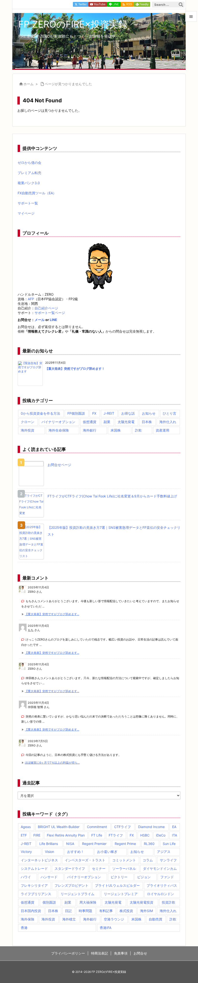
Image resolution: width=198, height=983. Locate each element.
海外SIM (146, 911)
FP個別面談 (76, 413)
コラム (148, 860)
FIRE (36, 835)
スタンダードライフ (70, 868)
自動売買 (155, 919)
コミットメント (124, 860)
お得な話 (128, 413)
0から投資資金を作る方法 (40, 413)
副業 (107, 422)
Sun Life (169, 844)
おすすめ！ (75, 852)
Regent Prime (125, 844)
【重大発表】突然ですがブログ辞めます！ (75, 368)
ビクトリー (119, 877)
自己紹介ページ (46, 308)
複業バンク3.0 (29, 183)
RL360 (149, 844)
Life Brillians (48, 844)
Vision (49, 852)
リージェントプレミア (121, 894)
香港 (24, 928)
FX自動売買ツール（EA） (37, 193)
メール (40, 320)
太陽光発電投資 (141, 902)
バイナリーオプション (58, 422)
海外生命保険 (59, 430)
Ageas (26, 827)
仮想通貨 (89, 422)
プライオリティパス (162, 885)
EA (174, 827)
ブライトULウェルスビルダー (117, 885)
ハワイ (26, 877)
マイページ (26, 213)
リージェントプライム (77, 894)
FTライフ (116, 835)
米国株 (116, 430)
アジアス (163, 852)
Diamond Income (151, 827)
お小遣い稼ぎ (107, 852)
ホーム (28, 84)
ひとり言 (169, 413)
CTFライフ (122, 827)
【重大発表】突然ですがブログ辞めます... (52, 614)
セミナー (99, 868)
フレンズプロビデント (71, 885)
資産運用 (162, 430)
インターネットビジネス (39, 860)
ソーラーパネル (124, 868)
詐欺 (138, 430)
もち (31, 630)
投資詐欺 (168, 902)
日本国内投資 (31, 911)
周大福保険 (87, 902)
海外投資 (27, 430)
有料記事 (106, 911)
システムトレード (34, 868)
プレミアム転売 (29, 173)
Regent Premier (94, 844)
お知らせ (149, 413)
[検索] (180, 4)
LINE (53, 320)
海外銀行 (89, 430)
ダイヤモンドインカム (160, 868)
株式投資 (126, 911)
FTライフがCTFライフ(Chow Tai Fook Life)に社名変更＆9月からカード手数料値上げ (112, 496)
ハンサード (49, 877)
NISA (70, 844)
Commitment (97, 827)
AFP (31, 299)
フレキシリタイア (34, 885)
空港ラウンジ (114, 919)
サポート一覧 (28, 203)
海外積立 (69, 919)
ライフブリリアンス (36, 894)
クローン (27, 422)
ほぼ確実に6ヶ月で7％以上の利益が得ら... (52, 762)
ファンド (167, 877)
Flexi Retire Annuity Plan (66, 835)
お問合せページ (59, 465)
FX (94, 413)
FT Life (96, 835)
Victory (26, 852)
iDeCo (160, 835)
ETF (24, 835)
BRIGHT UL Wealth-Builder (58, 827)
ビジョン (144, 877)
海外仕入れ (167, 422)
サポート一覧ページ (50, 313)
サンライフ (168, 860)
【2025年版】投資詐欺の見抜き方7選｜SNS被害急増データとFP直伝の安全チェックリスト (114, 530)
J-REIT (109, 413)
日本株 (147, 422)
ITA (174, 835)
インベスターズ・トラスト (85, 860)
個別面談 (49, 902)
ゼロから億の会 (29, 162)
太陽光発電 (126, 422)
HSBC (144, 835)
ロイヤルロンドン (160, 894)
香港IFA (105, 928)
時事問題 (85, 911)
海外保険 (27, 919)
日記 (68, 911)
